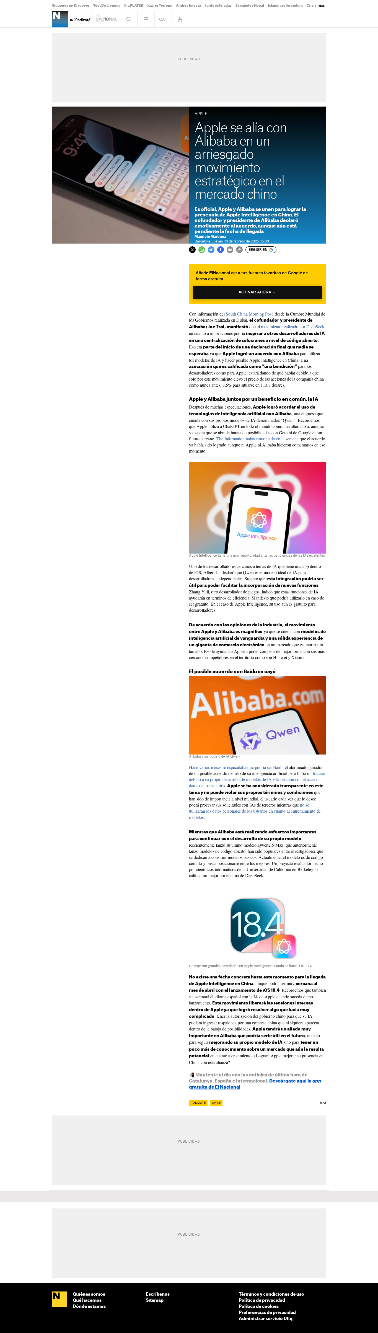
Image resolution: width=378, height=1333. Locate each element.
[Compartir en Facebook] (220, 249)
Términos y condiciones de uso (271, 1294)
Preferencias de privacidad (267, 1313)
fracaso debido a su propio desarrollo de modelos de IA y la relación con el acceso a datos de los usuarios (257, 779)
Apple (216, 1103)
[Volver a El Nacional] (106, 19)
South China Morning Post (249, 314)
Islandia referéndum (285, 5)
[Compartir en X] (192, 249)
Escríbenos (158, 1294)
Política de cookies (259, 1306)
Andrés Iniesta (188, 5)
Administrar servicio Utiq (265, 1319)
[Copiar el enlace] (239, 249)
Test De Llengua (106, 5)
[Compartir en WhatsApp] (201, 249)
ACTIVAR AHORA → (257, 292)
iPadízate (198, 1103)
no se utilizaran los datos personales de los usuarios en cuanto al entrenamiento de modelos (255, 811)
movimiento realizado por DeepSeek (292, 326)
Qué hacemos (87, 1300)
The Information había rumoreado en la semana (257, 438)
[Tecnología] (60, 19)
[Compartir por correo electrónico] (230, 249)
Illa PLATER (133, 5)
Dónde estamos (89, 1306)
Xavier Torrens (159, 5)
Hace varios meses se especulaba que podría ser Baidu (236, 767)
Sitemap (155, 1300)
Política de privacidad (262, 1300)
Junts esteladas (218, 5)
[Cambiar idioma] (163, 19)
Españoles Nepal (249, 5)
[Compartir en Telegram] (211, 249)
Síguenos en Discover (70, 5)
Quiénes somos (89, 1294)
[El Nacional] (59, 1299)
